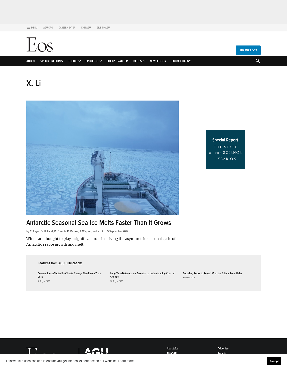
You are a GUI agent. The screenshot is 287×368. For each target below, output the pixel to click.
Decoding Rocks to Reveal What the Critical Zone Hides (212, 273)
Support (248, 50)
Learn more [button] (126, 361)
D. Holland (47, 231)
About (30, 61)
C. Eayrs (34, 231)
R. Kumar (72, 231)
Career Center (67, 27)
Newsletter (158, 61)
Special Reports (51, 61)
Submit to (181, 61)
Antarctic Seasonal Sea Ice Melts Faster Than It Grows (98, 222)
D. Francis (60, 231)
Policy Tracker (117, 61)
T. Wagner (85, 231)
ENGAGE (171, 354)
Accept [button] (274, 361)
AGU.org (48, 27)
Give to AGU (103, 27)
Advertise (223, 348)
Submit (222, 354)
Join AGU (86, 27)
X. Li (100, 231)
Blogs (137, 61)
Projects (92, 61)
